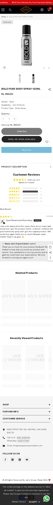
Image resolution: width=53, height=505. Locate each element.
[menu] (3, 9)
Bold (12, 101)
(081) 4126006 (23, 437)
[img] (6, 216)
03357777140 (23, 440)
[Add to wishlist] (46, 141)
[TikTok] (19, 459)
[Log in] (42, 9)
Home (3, 17)
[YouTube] (26, 459)
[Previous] (44, 68)
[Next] (49, 68)
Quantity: (5, 114)
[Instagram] (12, 459)
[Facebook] (5, 459)
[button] (21, 139)
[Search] (10, 9)
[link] (13, 317)
